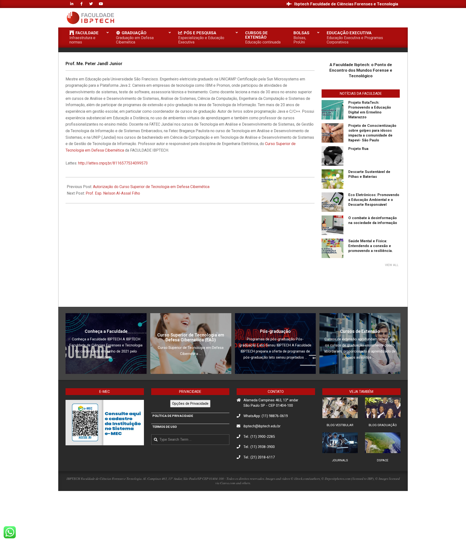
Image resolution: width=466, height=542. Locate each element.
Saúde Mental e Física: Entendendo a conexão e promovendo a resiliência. (370, 246)
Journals (340, 460)
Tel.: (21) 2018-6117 (259, 457)
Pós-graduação (275, 331)
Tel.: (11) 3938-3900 (259, 447)
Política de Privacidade (172, 416)
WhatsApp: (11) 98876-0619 (265, 416)
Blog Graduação (383, 425)
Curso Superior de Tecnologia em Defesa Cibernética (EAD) (190, 337)
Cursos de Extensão (360, 331)
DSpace (382, 460)
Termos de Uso (164, 427)
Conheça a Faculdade (106, 331)
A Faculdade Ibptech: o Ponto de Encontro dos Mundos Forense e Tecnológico (360, 70)
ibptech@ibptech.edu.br (262, 426)
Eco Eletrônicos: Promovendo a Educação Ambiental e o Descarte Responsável (373, 200)
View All (392, 265)
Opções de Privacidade (190, 403)
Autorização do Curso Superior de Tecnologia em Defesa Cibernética (151, 186)
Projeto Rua (358, 148)
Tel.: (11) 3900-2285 (259, 436)
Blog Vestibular (340, 425)
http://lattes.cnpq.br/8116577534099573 (113, 163)
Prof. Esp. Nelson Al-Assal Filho (113, 193)
